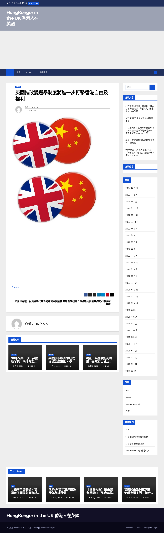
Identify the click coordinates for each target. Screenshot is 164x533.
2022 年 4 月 (131, 262)
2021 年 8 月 (131, 317)
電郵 (156, 528)
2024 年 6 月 (131, 188)
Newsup (36, 528)
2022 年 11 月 (131, 215)
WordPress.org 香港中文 (137, 450)
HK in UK (34, 107)
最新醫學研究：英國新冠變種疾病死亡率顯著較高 (87, 303)
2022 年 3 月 (131, 269)
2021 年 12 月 (131, 289)
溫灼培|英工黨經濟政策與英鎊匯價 (62, 491)
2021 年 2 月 (131, 357)
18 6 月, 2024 (19, 498)
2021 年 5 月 (131, 337)
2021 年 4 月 (131, 344)
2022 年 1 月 (131, 283)
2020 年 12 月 (132, 371)
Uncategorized (132, 404)
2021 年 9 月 (131, 310)
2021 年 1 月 (131, 364)
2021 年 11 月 (131, 296)
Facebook (129, 528)
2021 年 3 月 (131, 350)
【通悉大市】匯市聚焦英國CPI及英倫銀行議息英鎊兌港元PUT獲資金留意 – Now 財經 (140, 130)
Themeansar (46, 528)
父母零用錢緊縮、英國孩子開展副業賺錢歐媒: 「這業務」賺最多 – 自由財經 (140, 108)
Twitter (138, 528)
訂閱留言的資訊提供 (134, 443)
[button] (151, 72)
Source (15, 287)
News (29, 72)
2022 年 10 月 (132, 222)
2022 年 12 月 (132, 208)
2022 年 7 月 (131, 242)
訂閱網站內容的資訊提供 (136, 437)
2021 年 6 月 (131, 330)
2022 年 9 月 (131, 228)
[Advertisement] (82, 50)
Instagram (148, 528)
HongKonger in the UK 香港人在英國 (22, 18)
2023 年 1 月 (131, 201)
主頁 (18, 72)
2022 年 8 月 (131, 235)
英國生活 (44, 72)
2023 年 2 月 (131, 195)
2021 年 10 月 (131, 303)
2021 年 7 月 (131, 323)
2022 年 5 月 (131, 256)
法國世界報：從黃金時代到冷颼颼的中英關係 (38, 301)
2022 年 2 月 (131, 276)
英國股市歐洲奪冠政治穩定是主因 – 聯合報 (61, 361)
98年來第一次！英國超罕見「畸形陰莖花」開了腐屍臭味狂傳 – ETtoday (140, 152)
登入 (127, 430)
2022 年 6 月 (131, 249)
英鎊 (127, 410)
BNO (127, 390)
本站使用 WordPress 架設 (16, 528)
